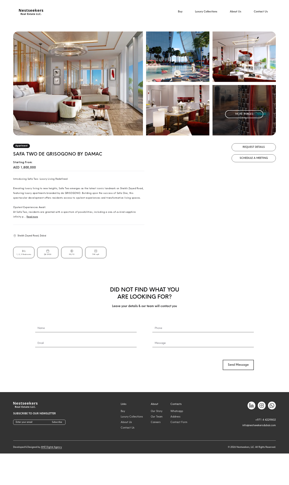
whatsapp (176, 411)
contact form (178, 422)
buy (123, 411)
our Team (157, 416)
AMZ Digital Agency (51, 447)
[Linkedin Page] (251, 405)
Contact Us (261, 11)
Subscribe (57, 422)
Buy (180, 11)
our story (156, 411)
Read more (32, 217)
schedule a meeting (254, 158)
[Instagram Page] (262, 405)
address (175, 416)
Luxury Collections (206, 11)
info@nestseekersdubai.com (259, 425)
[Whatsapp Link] (272, 405)
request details (254, 147)
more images (244, 114)
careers (156, 422)
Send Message (238, 365)
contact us (127, 427)
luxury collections (132, 416)
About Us (235, 11)
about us (126, 422)
